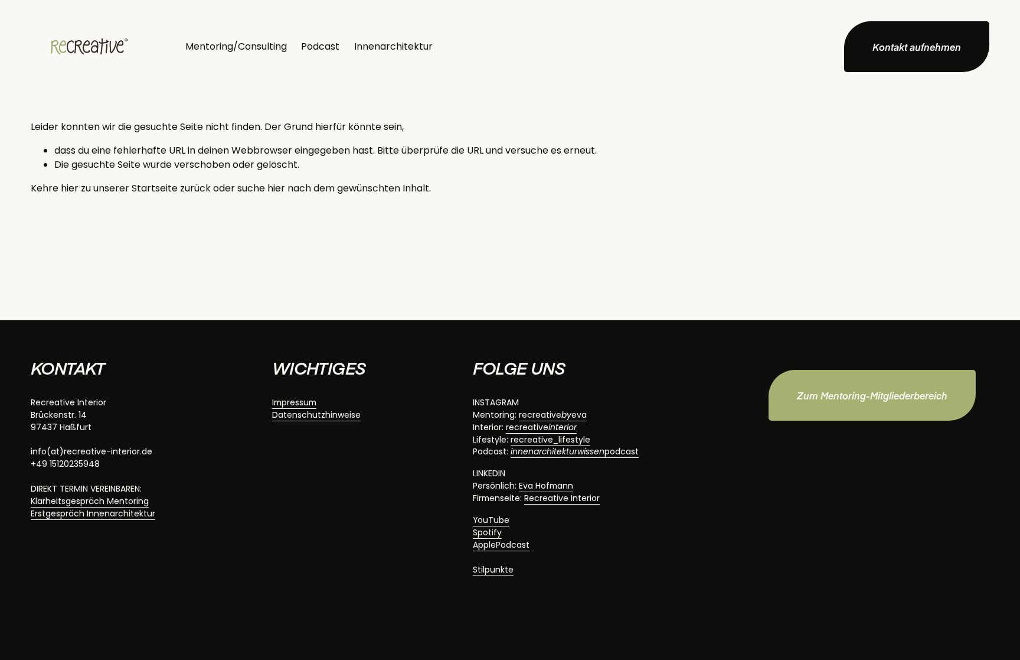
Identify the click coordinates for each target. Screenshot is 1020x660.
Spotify (487, 532)
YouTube (491, 520)
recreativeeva (553, 415)
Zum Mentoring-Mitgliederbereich (872, 395)
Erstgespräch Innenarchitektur (93, 513)
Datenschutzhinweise (316, 415)
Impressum (294, 402)
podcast (575, 451)
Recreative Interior (562, 498)
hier (70, 188)
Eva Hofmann (546, 486)
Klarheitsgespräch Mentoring (90, 501)
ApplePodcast (501, 545)
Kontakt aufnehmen (916, 46)
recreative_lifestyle (550, 440)
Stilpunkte (493, 570)
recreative (541, 427)
